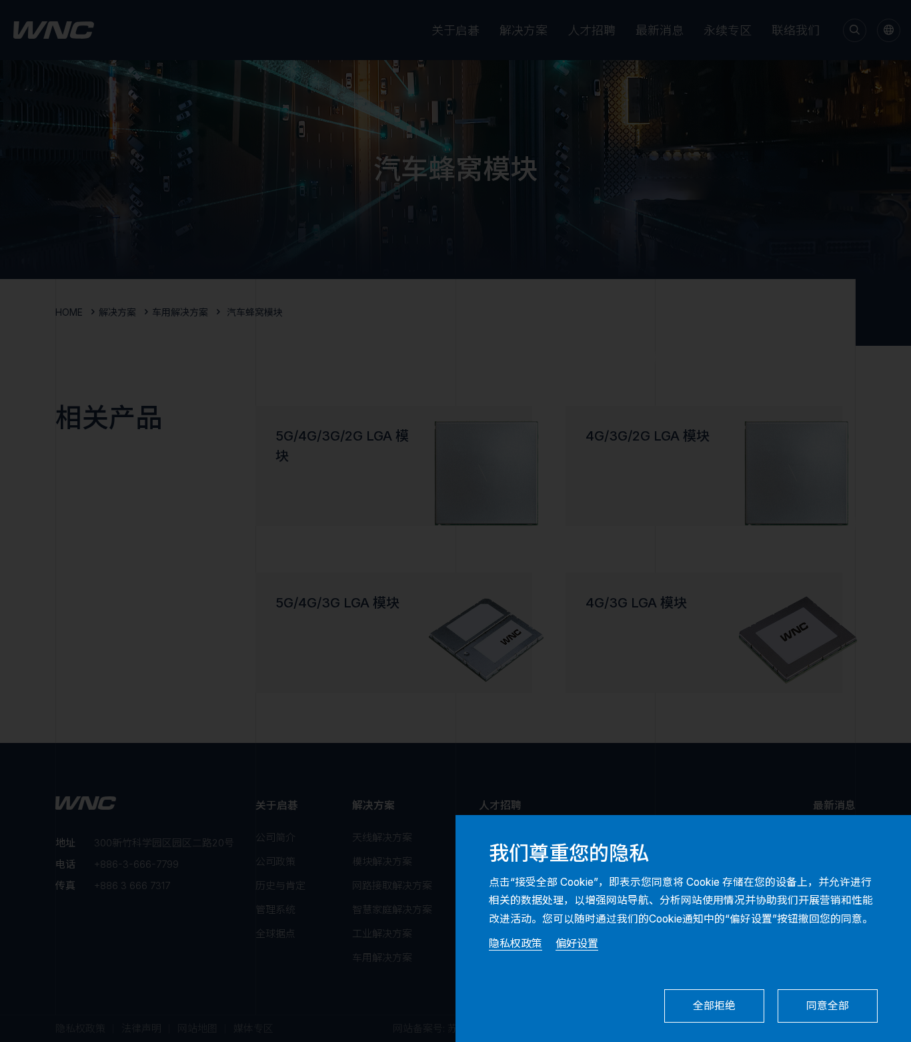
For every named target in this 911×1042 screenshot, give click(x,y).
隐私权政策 (515, 943)
